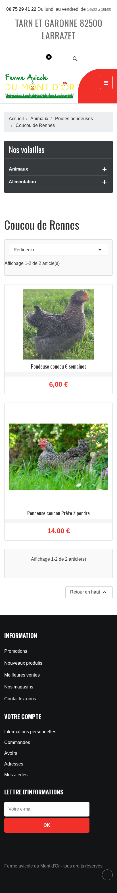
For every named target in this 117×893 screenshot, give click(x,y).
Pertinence (58, 249)
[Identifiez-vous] (61, 58)
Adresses (13, 764)
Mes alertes (16, 774)
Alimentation (22, 181)
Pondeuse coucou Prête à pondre (58, 513)
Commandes (17, 742)
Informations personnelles (30, 731)
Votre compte (22, 716)
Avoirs (10, 753)
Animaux (18, 169)
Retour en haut (89, 592)
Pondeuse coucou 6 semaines (58, 366)
